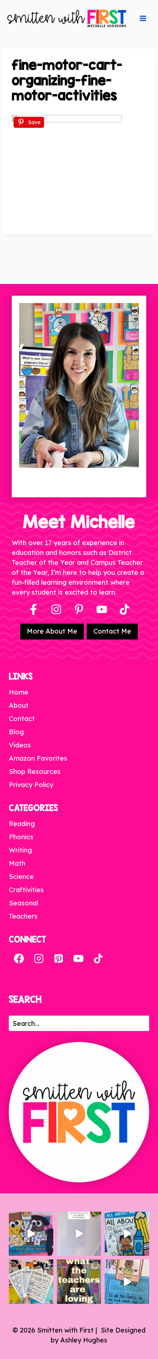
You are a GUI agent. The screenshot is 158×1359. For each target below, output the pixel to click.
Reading (22, 823)
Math (17, 863)
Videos (20, 745)
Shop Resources (35, 771)
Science (21, 876)
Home (18, 692)
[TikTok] (98, 959)
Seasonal (23, 903)
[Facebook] (33, 609)
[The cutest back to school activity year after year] (31, 1234)
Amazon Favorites (38, 758)
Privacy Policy (31, 785)
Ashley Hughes (83, 1340)
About (19, 705)
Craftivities (26, 890)
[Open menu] (143, 18)
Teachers (23, 916)
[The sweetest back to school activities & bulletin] (127, 1281)
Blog (16, 732)
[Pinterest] (79, 609)
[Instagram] (56, 609)
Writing (20, 850)
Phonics (21, 837)
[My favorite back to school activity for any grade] (79, 1234)
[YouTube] (101, 609)
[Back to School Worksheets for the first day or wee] (31, 1281)
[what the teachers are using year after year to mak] (79, 1281)
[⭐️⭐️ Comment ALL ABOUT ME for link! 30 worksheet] (127, 1234)
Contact (22, 718)
